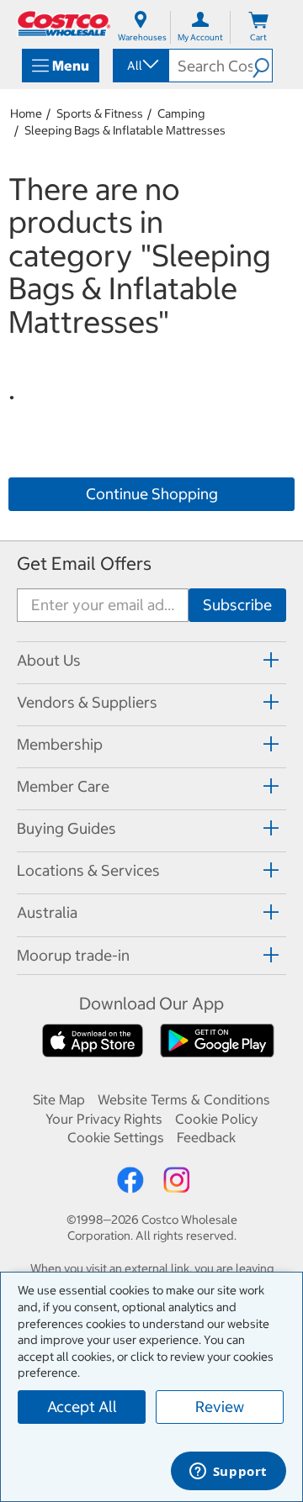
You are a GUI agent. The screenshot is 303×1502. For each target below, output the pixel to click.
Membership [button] (60, 744)
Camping (181, 113)
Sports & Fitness (99, 113)
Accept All (82, 1406)
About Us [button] (49, 660)
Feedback (206, 1137)
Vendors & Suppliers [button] (87, 702)
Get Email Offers (84, 563)
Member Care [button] (63, 786)
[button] (262, 66)
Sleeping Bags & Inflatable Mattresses (125, 130)
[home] (64, 23)
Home (26, 113)
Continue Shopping (152, 493)
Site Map (59, 1099)
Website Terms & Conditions (184, 1099)
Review (219, 1406)
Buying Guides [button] (66, 828)
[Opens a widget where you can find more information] (228, 1473)
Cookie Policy (216, 1118)
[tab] (151, 660)
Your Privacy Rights (103, 1118)
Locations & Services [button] (88, 870)
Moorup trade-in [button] (73, 955)
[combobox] (140, 65)
